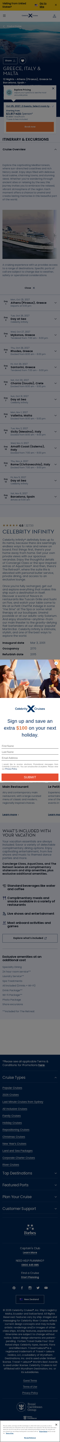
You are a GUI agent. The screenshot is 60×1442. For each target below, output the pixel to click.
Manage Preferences (30, 1437)
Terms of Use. (10, 1433)
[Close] (56, 1424)
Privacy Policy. (11, 769)
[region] (30, 1431)
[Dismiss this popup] (56, 663)
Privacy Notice (43, 1431)
